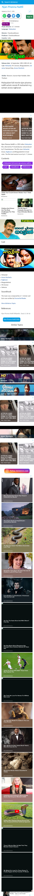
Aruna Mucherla (19, 68)
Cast (5, 167)
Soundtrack (15, 167)
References (26, 167)
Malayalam (12, 29)
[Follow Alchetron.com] (17, 473)
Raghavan (9, 152)
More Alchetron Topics (8, 303)
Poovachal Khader (20, 298)
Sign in (29, 17)
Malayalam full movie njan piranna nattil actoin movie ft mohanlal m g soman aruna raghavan (17, 163)
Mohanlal (8, 66)
